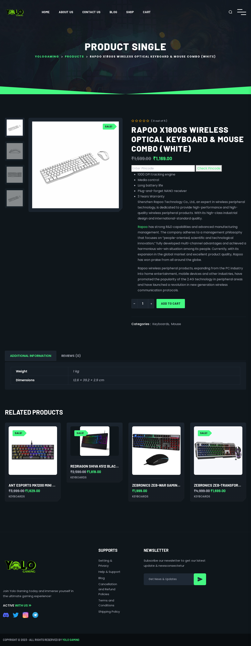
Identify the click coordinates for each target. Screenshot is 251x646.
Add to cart (171, 303)
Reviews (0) (71, 356)
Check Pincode (208, 168)
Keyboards (160, 324)
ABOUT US (66, 12)
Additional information (30, 356)
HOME (46, 12)
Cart (147, 12)
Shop (130, 12)
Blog (113, 12)
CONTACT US (91, 12)
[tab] (30, 356)
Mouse (176, 324)
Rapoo (143, 227)
